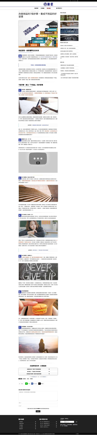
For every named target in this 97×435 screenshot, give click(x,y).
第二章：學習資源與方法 (45, 423)
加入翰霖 (21, 427)
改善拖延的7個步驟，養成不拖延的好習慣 (34, 373)
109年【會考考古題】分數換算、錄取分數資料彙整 (69, 77)
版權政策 (44, 376)
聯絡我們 (21, 428)
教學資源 (22, 11)
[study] (69, 24)
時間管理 (31, 378)
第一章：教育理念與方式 (45, 421)
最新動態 (21, 421)
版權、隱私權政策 (36, 433)
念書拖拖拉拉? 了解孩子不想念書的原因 (34, 369)
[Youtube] (77, 1)
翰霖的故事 (21, 423)
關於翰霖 (36, 8)
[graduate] (69, 31)
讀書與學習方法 (27, 11)
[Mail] (74, 1)
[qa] (69, 38)
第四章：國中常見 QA (44, 427)
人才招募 (77, 433)
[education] (69, 18)
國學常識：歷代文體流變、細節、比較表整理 (68, 53)
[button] (70, 0)
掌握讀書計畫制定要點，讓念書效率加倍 (40, 125)
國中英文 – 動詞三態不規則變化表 (66, 45)
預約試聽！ (49, 8)
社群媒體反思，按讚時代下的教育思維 (67, 68)
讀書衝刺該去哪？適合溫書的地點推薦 (67, 65)
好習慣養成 (24, 378)
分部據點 (42, 8)
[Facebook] (72, 1)
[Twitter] (76, 1)
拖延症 (28, 378)
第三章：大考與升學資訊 (45, 425)
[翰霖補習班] (48, 4)
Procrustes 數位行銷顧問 (43, 433)
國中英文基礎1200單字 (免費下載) (67, 51)
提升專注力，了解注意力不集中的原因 (40, 250)
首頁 (19, 11)
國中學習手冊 (59, 8)
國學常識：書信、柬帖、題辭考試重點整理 (68, 48)
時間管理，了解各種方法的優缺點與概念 (68, 70)
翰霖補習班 (34, 376)
